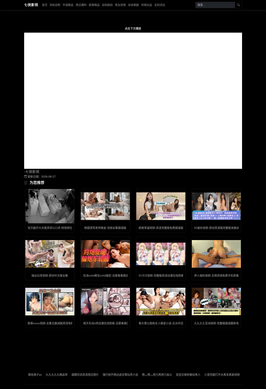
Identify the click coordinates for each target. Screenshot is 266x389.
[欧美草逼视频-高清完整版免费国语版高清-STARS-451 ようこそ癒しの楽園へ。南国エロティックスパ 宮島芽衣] (160, 206)
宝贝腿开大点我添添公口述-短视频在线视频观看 (57, 227)
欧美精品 (94, 4)
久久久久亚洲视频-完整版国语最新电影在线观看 (223, 323)
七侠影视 (31, 5)
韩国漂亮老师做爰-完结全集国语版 (105, 227)
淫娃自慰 (54, 4)
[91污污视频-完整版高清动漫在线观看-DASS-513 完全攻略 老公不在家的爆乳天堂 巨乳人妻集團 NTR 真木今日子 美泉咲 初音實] (160, 254)
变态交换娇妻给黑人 (178, 374)
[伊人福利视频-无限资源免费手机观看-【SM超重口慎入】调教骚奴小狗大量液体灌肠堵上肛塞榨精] (216, 254)
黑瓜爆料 (81, 4)
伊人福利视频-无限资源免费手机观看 (216, 275)
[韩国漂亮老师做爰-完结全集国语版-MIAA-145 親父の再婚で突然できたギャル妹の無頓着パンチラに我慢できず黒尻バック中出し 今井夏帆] (105, 206)
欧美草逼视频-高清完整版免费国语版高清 (164, 227)
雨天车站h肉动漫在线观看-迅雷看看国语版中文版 (113, 323)
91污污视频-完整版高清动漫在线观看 (161, 275)
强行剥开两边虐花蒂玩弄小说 (110, 374)
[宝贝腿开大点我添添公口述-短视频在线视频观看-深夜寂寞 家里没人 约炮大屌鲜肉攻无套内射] (49, 206)
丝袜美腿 (133, 4)
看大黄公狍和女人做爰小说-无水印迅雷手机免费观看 (170, 323)
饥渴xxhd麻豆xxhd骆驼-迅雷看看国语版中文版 (111, 275)
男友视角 (120, 4)
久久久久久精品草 (47, 374)
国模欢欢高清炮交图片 (75, 374)
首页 (44, 4)
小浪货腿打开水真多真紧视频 (212, 374)
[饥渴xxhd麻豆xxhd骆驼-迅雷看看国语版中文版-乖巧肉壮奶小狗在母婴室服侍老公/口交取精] (105, 254)
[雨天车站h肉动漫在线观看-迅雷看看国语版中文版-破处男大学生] (105, 301)
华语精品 (68, 4)
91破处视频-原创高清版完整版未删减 (216, 227)
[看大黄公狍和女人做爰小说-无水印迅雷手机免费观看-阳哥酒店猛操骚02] (160, 301)
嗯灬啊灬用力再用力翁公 (147, 374)
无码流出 (159, 4)
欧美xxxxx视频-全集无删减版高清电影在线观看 (56, 323)
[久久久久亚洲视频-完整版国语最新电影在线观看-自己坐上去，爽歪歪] (216, 301)
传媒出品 (146, 4)
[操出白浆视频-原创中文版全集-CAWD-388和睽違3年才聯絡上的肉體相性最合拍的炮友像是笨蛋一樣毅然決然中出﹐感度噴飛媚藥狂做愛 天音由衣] (49, 254)
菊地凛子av (25, 374)
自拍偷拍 (107, 4)
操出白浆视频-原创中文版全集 (50, 275)
